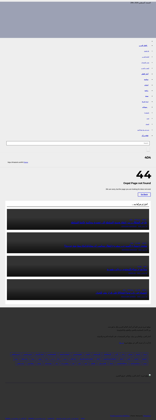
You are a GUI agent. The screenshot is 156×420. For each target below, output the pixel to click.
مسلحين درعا (65, 363)
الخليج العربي (145, 57)
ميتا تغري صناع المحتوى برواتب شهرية (127, 269)
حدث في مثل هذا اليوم (143, 130)
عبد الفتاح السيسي (122, 363)
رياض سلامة (24, 359)
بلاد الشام (146, 51)
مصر (56, 363)
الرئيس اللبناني (16, 354)
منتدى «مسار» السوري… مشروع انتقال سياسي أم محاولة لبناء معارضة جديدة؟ (105, 245)
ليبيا (73, 363)
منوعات (144, 107)
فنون (147, 118)
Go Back (144, 194)
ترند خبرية (145, 102)
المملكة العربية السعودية (109, 359)
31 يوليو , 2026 (142, 226)
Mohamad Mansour (129, 226)
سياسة (146, 79)
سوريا (16, 359)
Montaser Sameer (128, 296)
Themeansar (147, 416)
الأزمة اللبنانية (107, 354)
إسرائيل (130, 354)
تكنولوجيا (146, 113)
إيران (123, 354)
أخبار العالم (145, 74)
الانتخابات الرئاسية (64, 354)
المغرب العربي (145, 68)
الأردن (116, 354)
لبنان (79, 363)
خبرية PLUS (137, 219)
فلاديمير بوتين (102, 363)
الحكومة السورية (51, 354)
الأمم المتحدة (96, 354)
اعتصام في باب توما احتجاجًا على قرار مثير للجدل (121, 292)
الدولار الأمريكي (39, 354)
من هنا (121, 343)
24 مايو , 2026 (142, 249)
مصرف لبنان (48, 363)
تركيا (58, 359)
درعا (46, 359)
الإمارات (87, 354)
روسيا (33, 359)
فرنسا (111, 363)
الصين (128, 359)
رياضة (146, 91)
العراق (121, 359)
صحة (146, 96)
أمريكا (145, 354)
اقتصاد (147, 124)
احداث (146, 85)
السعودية (144, 359)
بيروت (65, 359)
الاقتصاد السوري (77, 354)
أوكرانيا (138, 354)
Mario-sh (132, 273)
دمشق (40, 359)
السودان (136, 359)
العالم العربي (143, 46)
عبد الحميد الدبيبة (135, 363)
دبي (52, 359)
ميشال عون (30, 363)
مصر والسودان (145, 62)
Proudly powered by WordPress (120, 416)
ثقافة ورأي (145, 136)
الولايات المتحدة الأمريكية (86, 359)
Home (26, 162)
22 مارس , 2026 (142, 273)
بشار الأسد (73, 359)
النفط (98, 359)
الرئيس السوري (27, 354)
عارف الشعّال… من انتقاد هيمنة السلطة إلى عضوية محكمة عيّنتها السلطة (109, 222)
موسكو (39, 363)
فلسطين (93, 363)
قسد (85, 363)
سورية (145, 363)
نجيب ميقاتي (20, 363)
